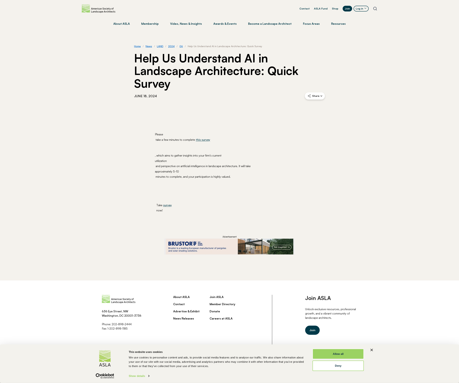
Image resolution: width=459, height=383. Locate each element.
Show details (137, 375)
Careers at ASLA (221, 318)
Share (315, 95)
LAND (160, 46)
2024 (171, 46)
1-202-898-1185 (117, 328)
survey (167, 205)
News (149, 46)
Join (347, 8)
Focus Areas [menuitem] (311, 23)
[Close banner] (371, 350)
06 (181, 46)
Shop (335, 8)
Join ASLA (217, 297)
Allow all (338, 353)
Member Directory (222, 304)
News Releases (183, 318)
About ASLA (181, 297)
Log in (359, 8)
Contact (304, 8)
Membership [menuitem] (150, 23)
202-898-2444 (122, 324)
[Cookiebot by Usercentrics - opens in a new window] (105, 376)
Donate (215, 311)
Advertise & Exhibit (186, 311)
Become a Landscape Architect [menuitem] (270, 23)
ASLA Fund (321, 8)
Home (137, 46)
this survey (203, 139)
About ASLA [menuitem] (121, 23)
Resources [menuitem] (338, 23)
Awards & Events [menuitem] (225, 23)
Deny (338, 365)
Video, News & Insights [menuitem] (186, 23)
